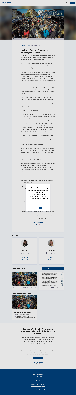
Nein (36, 208)
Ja (40, 208)
